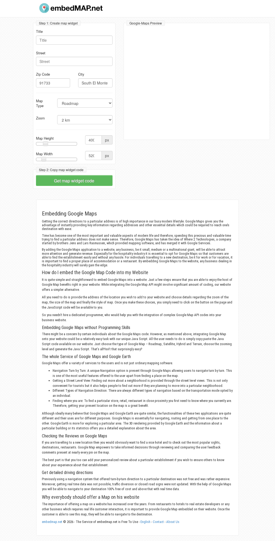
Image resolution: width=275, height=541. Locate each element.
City (81, 74)
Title (39, 31)
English (145, 522)
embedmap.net (52, 522)
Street (40, 53)
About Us (172, 522)
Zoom (40, 118)
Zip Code (43, 74)
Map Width (44, 153)
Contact (158, 522)
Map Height (45, 138)
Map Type (40, 103)
